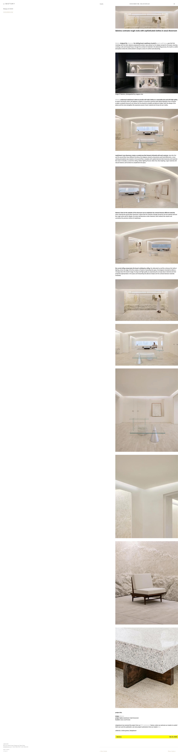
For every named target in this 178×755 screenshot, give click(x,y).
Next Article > (172, 751)
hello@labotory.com (7, 747)
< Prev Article (103, 751)
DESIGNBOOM (8, 12)
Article (101, 4)
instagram (5, 751)
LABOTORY (9, 4)
